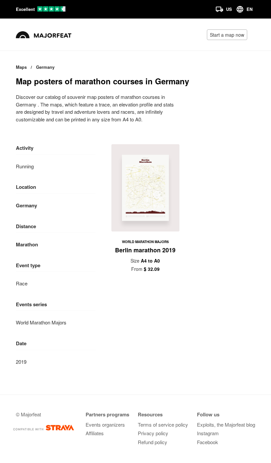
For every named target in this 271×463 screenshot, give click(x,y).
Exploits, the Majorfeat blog (226, 424)
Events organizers (105, 424)
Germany (26, 205)
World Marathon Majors (41, 322)
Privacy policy (153, 433)
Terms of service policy (163, 424)
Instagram (208, 433)
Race (21, 283)
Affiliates (95, 433)
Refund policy (152, 442)
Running (25, 166)
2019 (21, 361)
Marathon (27, 244)
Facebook (207, 442)
